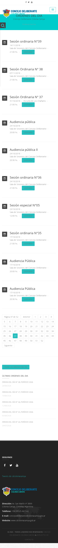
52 (42, 340)
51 (36, 340)
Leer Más (28, 52)
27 (15, 331)
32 (42, 331)
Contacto (29, 539)
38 (20, 336)
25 (4, 331)
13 (47, 321)
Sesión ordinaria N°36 (26, 177)
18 (20, 326)
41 (36, 336)
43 (47, 336)
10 (31, 321)
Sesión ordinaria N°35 (26, 233)
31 (36, 331)
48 (20, 340)
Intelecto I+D (43, 535)
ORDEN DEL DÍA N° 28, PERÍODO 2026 (17, 382)
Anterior (26, 316)
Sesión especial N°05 (25, 205)
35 (4, 336)
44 (53, 336)
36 (10, 336)
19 (26, 326)
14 (53, 321)
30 (31, 331)
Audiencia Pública (22, 261)
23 (47, 326)
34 (53, 331)
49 (26, 340)
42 (42, 336)
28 (20, 331)
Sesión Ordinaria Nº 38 (26, 69)
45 (4, 340)
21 (36, 326)
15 (4, 326)
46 (10, 340)
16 (10, 326)
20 (31, 326)
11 (36, 321)
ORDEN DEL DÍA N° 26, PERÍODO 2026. (17, 402)
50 (31, 340)
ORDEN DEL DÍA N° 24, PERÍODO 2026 (17, 422)
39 (26, 336)
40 (31, 336)
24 (53, 326)
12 (42, 321)
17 (15, 326)
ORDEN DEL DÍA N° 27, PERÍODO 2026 (17, 392)
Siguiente (8, 345)
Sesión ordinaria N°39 (26, 41)
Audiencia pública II (24, 149)
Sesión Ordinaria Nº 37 (26, 97)
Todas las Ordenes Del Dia (15, 367)
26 (10, 331)
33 (47, 331)
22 (42, 326)
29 (26, 331)
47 (15, 340)
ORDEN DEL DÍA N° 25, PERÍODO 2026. (17, 412)
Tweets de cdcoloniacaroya (14, 476)
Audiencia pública (22, 122)
